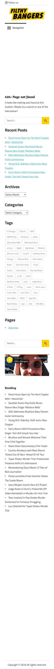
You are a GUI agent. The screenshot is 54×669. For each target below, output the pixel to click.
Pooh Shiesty (12, 303)
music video (11, 292)
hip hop (10, 275)
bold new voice (13, 253)
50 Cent (22, 231)
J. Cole (19, 275)
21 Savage (11, 231)
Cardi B (26, 253)
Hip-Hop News (36, 270)
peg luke (32, 298)
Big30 (19, 248)
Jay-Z (28, 275)
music (29, 287)
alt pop (10, 248)
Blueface (41, 248)
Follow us (13, 2)
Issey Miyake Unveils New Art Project (27, 485)
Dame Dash (37, 259)
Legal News (36, 281)
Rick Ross (40, 303)
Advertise (13, 328)
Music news (40, 287)
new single (11, 298)
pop (23, 303)
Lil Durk (10, 287)
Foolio (35, 264)
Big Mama (29, 248)
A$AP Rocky (12, 236)
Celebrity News (39, 253)
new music (25, 292)
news (35, 292)
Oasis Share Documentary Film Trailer (28, 446)
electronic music (22, 264)
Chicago (10, 259)
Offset (22, 298)
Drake (9, 264)
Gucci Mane (21, 270)
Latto (26, 281)
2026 (32, 231)
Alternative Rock (31, 242)
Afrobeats (25, 236)
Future (9, 270)
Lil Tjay (19, 287)
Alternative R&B (13, 242)
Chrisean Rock (23, 259)
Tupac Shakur (12, 309)
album (35, 236)
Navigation (18, 28)
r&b (30, 303)
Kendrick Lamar (13, 281)
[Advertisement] (27, 61)
